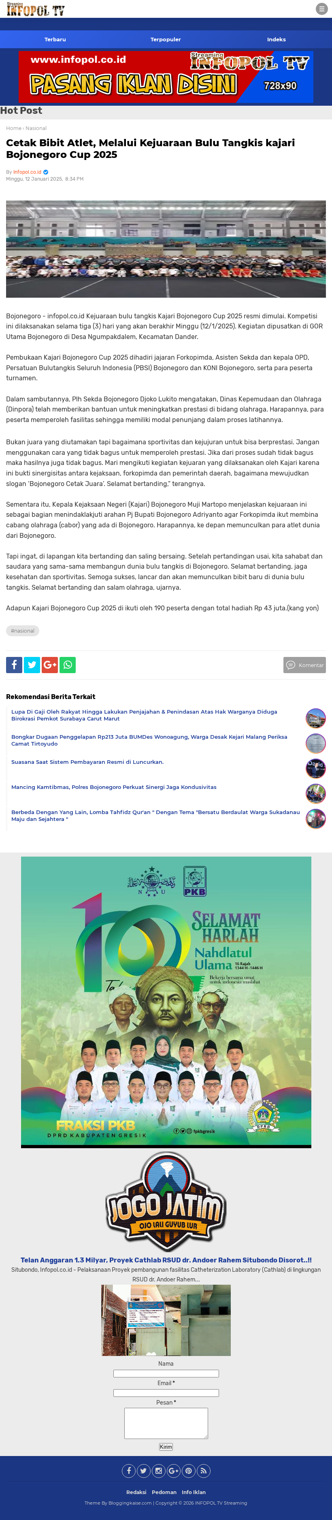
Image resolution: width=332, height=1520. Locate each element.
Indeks (276, 39)
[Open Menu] (322, 9)
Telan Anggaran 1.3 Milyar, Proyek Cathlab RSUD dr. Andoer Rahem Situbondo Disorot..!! (166, 1260)
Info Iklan (194, 1492)
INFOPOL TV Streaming (221, 1503)
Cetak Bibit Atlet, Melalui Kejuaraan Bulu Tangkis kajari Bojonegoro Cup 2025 (150, 148)
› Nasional (35, 128)
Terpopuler (166, 39)
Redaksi (136, 1492)
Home (13, 128)
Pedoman (164, 1492)
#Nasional (22, 631)
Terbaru (55, 39)
